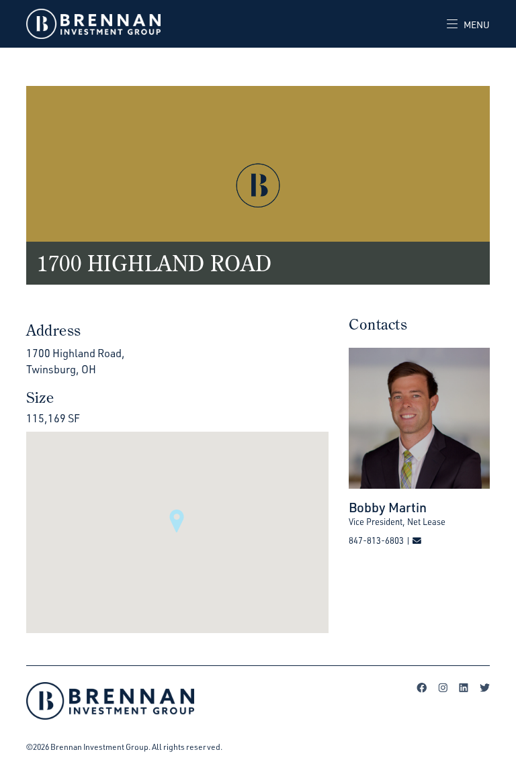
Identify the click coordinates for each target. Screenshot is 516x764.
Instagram (442, 687)
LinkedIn (463, 687)
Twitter (484, 687)
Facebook (422, 687)
